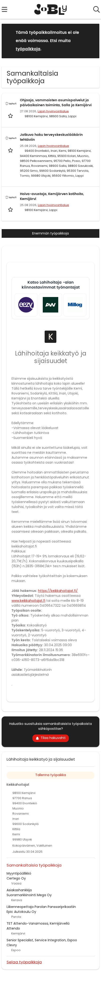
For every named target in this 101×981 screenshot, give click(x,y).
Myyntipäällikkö (19, 873)
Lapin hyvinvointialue (53, 111)
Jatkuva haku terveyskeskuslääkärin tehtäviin (51, 137)
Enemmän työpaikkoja (50, 233)
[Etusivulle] (50, 9)
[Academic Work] (50, 304)
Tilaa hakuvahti (53, 737)
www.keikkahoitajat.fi (28, 600)
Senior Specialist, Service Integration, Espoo (42, 940)
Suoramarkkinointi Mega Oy (29, 895)
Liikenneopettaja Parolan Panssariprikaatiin (41, 906)
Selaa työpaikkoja (24, 962)
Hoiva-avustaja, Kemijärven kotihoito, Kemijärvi (52, 196)
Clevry (12, 945)
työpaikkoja (28, 49)
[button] (92, 41)
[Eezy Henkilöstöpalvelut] (26, 304)
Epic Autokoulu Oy (21, 911)
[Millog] (74, 304)
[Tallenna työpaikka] (11, 115)
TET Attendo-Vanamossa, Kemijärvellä (38, 923)
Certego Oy (16, 878)
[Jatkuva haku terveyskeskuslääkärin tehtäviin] (11, 138)
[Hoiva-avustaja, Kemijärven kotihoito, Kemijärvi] (11, 197)
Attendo (13, 928)
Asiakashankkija (19, 890)
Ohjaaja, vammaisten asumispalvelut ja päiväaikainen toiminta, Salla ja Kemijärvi (56, 103)
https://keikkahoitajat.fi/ (58, 590)
